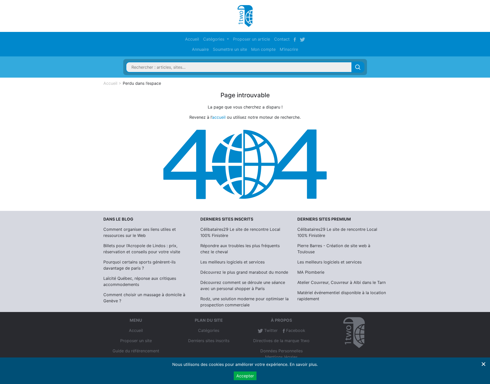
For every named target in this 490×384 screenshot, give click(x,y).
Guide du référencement (136, 350)
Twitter (270, 330)
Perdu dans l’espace (142, 83)
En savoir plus (303, 364)
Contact (282, 39)
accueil (219, 117)
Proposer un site (136, 340)
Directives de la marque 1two (281, 340)
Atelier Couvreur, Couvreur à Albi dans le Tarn (341, 282)
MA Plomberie (310, 272)
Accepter (245, 375)
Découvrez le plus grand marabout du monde (244, 272)
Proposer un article (251, 39)
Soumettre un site (230, 49)
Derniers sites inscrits (208, 340)
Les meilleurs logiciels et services (232, 262)
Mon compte (263, 49)
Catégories (208, 330)
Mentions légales (281, 356)
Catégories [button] (214, 39)
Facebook (295, 330)
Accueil (192, 39)
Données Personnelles (281, 350)
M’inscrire (289, 49)
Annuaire (200, 49)
